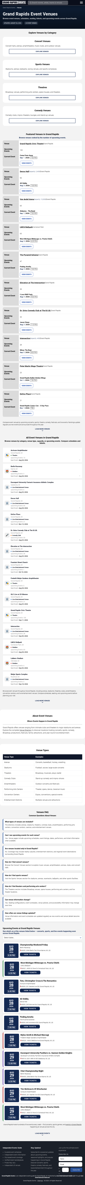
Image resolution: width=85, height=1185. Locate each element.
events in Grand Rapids (73, 1124)
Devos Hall (24, 171)
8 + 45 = (59, 1170)
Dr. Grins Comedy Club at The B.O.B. (35, 310)
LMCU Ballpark (26, 227)
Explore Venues (42, 51)
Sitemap (40, 1180)
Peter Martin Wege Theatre (31, 366)
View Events (27, 163)
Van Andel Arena (27, 199)
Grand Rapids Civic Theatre (31, 144)
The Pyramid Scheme (29, 255)
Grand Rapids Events (9, 7)
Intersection (25, 338)
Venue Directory (25, 730)
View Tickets (30, 954)
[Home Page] (14, 2)
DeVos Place (25, 394)
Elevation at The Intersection (32, 283)
